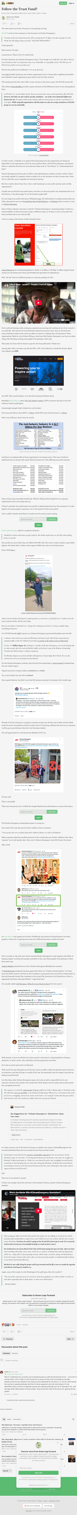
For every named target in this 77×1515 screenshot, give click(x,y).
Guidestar (54, 201)
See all (5, 1471)
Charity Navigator (10, 204)
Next (69, 1339)
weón (7, 74)
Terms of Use (48, 1477)
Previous (9, 1339)
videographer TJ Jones (31, 1090)
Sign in (71, 3)
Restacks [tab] (15, 1353)
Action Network (8, 270)
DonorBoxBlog (16, 86)
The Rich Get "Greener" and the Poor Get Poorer (22, 1425)
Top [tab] (4, 1419)
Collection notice (54, 1501)
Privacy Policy (54, 1479)
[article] (38, 1430)
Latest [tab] (9, 1419)
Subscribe (63, 3)
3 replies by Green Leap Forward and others (21, 1400)
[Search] (73, 1419)
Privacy (39, 1501)
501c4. (64, 413)
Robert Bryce (14, 400)
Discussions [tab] (17, 1419)
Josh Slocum (8, 936)
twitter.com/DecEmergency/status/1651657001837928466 (38, 613)
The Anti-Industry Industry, (34, 400)
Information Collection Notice (38, 1479)
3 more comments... (6, 1409)
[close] (57, 1442)
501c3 (32, 413)
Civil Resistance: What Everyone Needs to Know (33, 984)
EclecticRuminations (9, 530)
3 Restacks (25, 1325)
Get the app (48, 1506)
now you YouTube (20, 1093)
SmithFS (5, 33)
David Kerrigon (9, 971)
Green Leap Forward (12, 17)
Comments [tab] (6, 1353)
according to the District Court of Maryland (52, 641)
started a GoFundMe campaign (38, 1155)
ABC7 (19, 633)
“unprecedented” (58, 663)
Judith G (7, 1372)
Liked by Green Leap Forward (14, 1374)
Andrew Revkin (8, 966)
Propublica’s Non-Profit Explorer (35, 201)
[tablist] (10, 1353)
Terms (45, 1501)
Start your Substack (33, 1506)
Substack (29, 1511)
